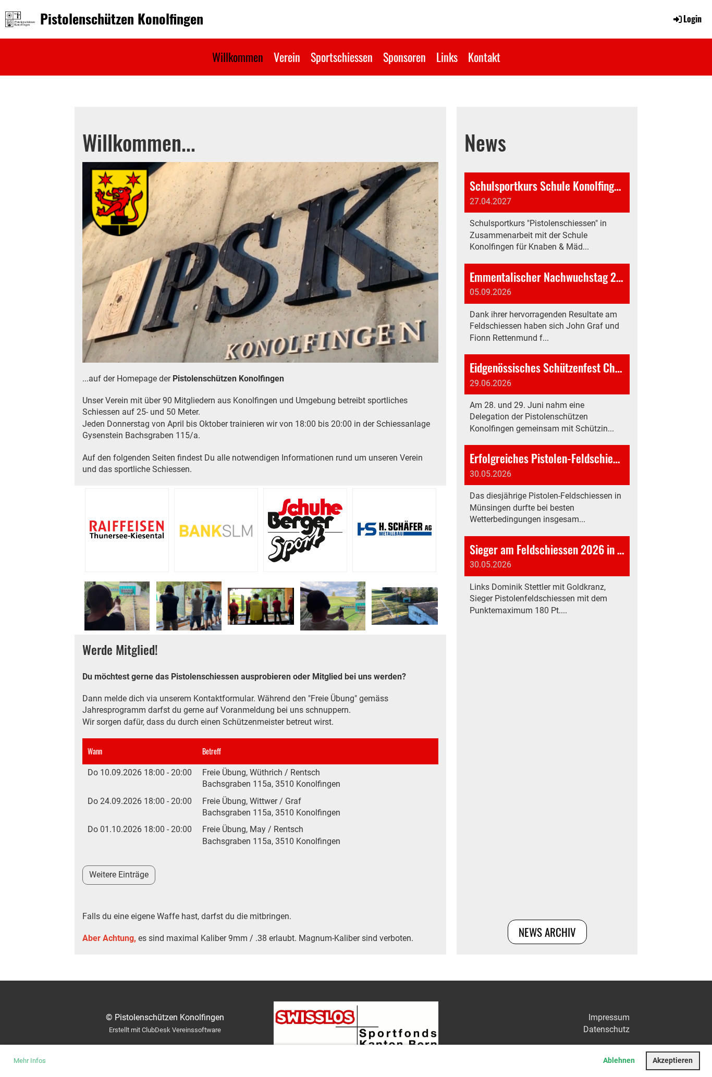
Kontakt (484, 56)
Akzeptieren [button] (673, 1060)
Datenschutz (606, 1029)
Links (447, 56)
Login (692, 19)
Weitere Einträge (119, 875)
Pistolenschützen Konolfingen (121, 18)
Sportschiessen (342, 56)
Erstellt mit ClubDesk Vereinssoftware (165, 1030)
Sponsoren (404, 56)
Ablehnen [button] (619, 1060)
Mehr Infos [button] (30, 1060)
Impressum (609, 1017)
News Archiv (547, 932)
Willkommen (237, 56)
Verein (287, 56)
